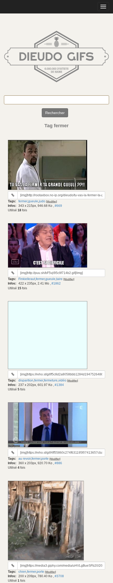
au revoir (24, 458)
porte (45, 458)
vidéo (62, 380)
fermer (22, 201)
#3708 (59, 576)
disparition (25, 380)
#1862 (56, 283)
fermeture (51, 380)
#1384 (59, 385)
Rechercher (55, 113)
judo (42, 201)
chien (22, 572)
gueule (33, 201)
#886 (58, 463)
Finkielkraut (26, 279)
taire (59, 279)
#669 (58, 206)
